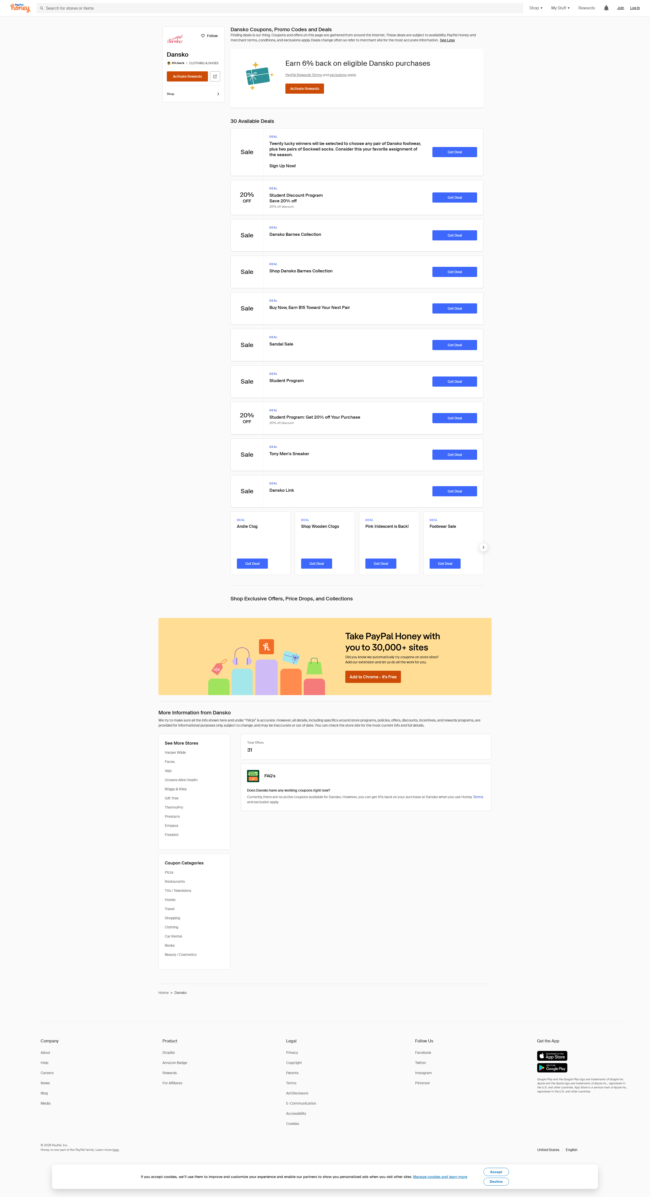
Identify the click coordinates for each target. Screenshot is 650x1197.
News (45, 1083)
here (115, 1150)
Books (170, 945)
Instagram (423, 1073)
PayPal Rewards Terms (303, 75)
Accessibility (296, 1113)
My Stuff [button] (558, 8)
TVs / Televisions (178, 890)
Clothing (171, 927)
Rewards (586, 8)
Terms (478, 797)
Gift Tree (171, 798)
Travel (169, 909)
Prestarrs (172, 816)
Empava (171, 825)
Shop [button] (534, 8)
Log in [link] (635, 8)
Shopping (172, 918)
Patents (292, 1073)
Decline (496, 1181)
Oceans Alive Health (181, 780)
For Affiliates (172, 1083)
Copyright (294, 1062)
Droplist (168, 1052)
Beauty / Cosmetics (181, 954)
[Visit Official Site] (215, 76)
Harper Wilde (175, 752)
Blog (44, 1093)
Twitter (420, 1062)
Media (46, 1103)
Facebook (423, 1052)
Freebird (171, 834)
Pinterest (422, 1083)
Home (163, 992)
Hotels (170, 899)
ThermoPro (174, 807)
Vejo (168, 770)
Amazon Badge (174, 1062)
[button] (557, 1149)
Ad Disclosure (297, 1093)
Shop (170, 94)
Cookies (292, 1123)
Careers (47, 1073)
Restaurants (175, 881)
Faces (170, 761)
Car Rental (173, 936)
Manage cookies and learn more (440, 1176)
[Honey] (20, 8)
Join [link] (620, 8)
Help (44, 1062)
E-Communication (301, 1103)
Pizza (169, 872)
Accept (496, 1172)
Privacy (292, 1052)
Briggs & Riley (176, 789)
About (45, 1052)
